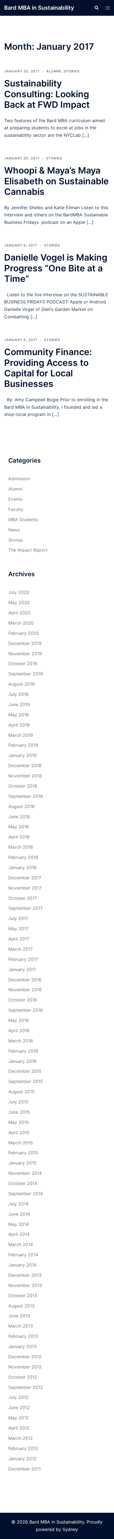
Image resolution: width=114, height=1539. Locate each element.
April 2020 (19, 612)
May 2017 (18, 928)
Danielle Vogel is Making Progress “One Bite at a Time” (55, 268)
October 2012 (22, 1377)
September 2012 (25, 1387)
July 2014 (18, 1204)
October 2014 (22, 1183)
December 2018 (25, 765)
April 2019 (19, 725)
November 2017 (25, 888)
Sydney (70, 1529)
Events (15, 499)
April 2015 (19, 1132)
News (14, 530)
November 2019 (25, 653)
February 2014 (23, 1254)
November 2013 (25, 1285)
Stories (72, 71)
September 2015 (25, 1081)
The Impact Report (28, 550)
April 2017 (18, 939)
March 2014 (20, 1244)
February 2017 (23, 959)
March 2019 (20, 735)
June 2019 (19, 704)
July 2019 (18, 694)
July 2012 (18, 1397)
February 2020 (23, 633)
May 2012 (18, 1417)
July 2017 (18, 918)
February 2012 (23, 1448)
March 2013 (20, 1326)
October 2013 (22, 1295)
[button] (96, 8)
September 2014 (25, 1193)
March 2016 (20, 1041)
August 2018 (21, 806)
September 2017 (25, 908)
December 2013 (25, 1275)
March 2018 (20, 847)
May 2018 (18, 826)
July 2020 (18, 592)
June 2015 (19, 1112)
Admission (19, 478)
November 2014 (25, 1173)
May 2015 (18, 1122)
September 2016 (25, 1010)
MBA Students (23, 519)
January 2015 (22, 1163)
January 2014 (22, 1265)
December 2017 (24, 877)
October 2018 (22, 786)
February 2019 (23, 745)
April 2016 (19, 1030)
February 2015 (23, 1152)
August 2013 (21, 1306)
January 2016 (22, 1061)
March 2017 (20, 949)
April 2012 (19, 1428)
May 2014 (18, 1224)
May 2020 (19, 602)
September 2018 (25, 796)
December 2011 (24, 1469)
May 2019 (18, 714)
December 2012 (25, 1356)
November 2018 (25, 775)
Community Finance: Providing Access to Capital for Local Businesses (48, 368)
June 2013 (19, 1315)
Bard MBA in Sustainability (39, 7)
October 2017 (22, 898)
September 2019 (25, 674)
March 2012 (20, 1438)
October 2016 (22, 1000)
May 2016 (18, 1020)
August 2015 (21, 1091)
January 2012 (22, 1458)
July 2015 (18, 1102)
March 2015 (20, 1142)
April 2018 (19, 837)
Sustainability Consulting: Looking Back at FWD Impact (47, 94)
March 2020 (21, 623)
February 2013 (23, 1336)
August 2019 (21, 684)
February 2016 (23, 1051)
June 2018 (19, 816)
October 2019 (22, 663)
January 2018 (22, 867)
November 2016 (25, 989)
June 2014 (19, 1214)
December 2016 (25, 979)
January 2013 (22, 1346)
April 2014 (19, 1234)
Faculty (16, 509)
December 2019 (25, 643)
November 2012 (25, 1367)
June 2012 (19, 1407)
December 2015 (25, 1071)
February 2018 (23, 857)
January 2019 (22, 755)
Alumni (53, 71)
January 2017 (22, 969)
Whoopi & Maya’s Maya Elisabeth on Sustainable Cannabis (56, 181)
